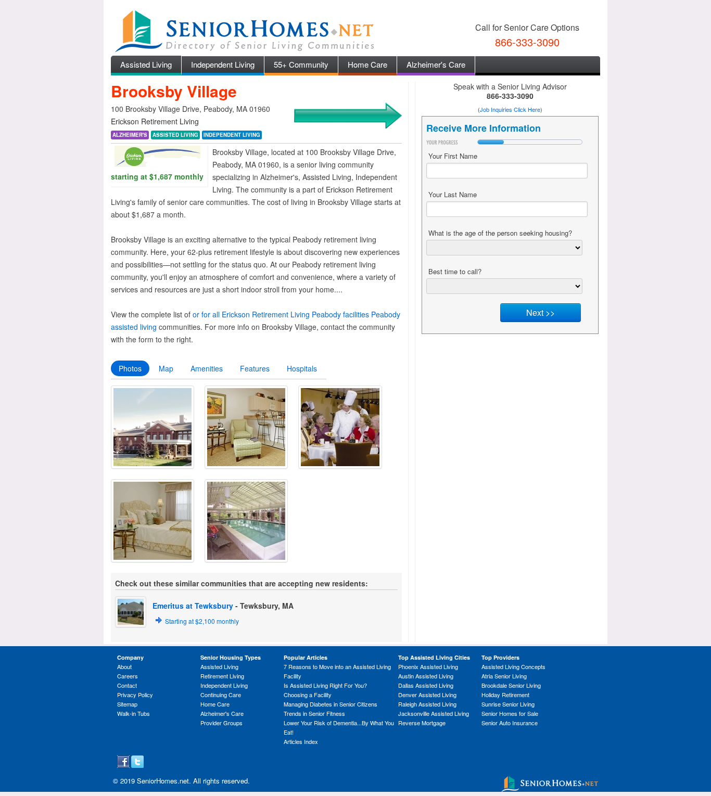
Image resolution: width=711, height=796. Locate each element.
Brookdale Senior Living (511, 685)
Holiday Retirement (505, 694)
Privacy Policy (135, 694)
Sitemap (127, 704)
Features (255, 368)
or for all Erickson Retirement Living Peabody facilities (281, 314)
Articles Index (301, 741)
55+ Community (301, 64)
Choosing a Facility (308, 694)
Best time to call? (454, 271)
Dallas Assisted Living (425, 685)
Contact (127, 685)
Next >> (540, 312)
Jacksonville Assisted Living (433, 713)
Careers (127, 676)
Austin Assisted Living (425, 676)
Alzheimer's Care (436, 64)
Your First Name (452, 156)
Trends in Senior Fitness (314, 713)
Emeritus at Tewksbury (193, 605)
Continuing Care (220, 694)
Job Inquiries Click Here (510, 109)
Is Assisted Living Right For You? (325, 685)
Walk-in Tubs (133, 713)
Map (166, 368)
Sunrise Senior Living (508, 704)
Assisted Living (146, 64)
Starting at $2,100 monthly (202, 621)
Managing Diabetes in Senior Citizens (330, 704)
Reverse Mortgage (422, 722)
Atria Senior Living (504, 676)
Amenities (207, 368)
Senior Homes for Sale (509, 713)
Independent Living (223, 64)
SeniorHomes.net (163, 781)
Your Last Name (452, 194)
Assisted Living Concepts (513, 666)
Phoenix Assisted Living (428, 666)
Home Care (367, 64)
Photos (130, 368)
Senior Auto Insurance (509, 722)
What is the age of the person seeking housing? (500, 233)
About (124, 666)
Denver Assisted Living (427, 694)
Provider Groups (221, 722)
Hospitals (302, 368)
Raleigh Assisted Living (427, 704)
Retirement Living (222, 676)
